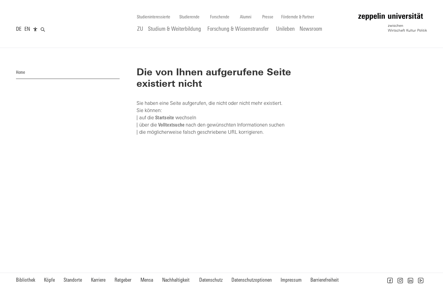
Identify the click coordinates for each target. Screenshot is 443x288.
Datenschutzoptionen (251, 280)
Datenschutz (211, 280)
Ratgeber (123, 280)
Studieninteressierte (153, 17)
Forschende (219, 17)
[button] (390, 280)
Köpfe (49, 280)
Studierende (189, 17)
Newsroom (311, 29)
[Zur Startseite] (392, 22)
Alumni (245, 17)
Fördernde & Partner (297, 17)
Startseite (164, 118)
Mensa (146, 280)
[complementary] (35, 29)
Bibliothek (25, 280)
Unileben (285, 29)
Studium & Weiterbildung (174, 29)
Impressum (291, 280)
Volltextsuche (171, 125)
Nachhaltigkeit (176, 280)
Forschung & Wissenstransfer (238, 29)
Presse (267, 17)
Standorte (73, 280)
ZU (140, 29)
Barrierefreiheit (324, 280)
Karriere (98, 280)
